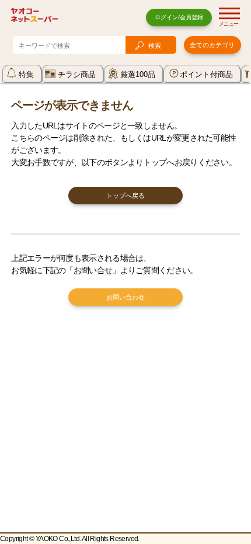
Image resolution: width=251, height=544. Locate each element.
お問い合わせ (125, 297)
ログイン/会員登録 (179, 17)
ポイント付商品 (206, 74)
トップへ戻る (125, 195)
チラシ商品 (77, 74)
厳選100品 (137, 74)
